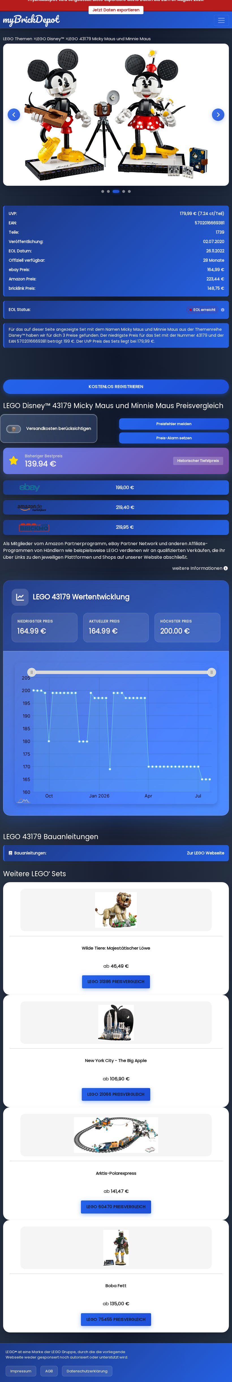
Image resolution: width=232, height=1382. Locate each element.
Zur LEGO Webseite (205, 853)
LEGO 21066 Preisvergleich (116, 1094)
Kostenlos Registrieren (116, 386)
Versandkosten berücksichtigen (58, 428)
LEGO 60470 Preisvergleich (116, 1207)
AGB (49, 1371)
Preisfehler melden (174, 423)
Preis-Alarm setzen (174, 438)
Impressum (20, 1371)
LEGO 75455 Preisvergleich (116, 1319)
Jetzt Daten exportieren (116, 10)
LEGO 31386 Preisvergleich (116, 981)
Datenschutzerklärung (87, 1371)
